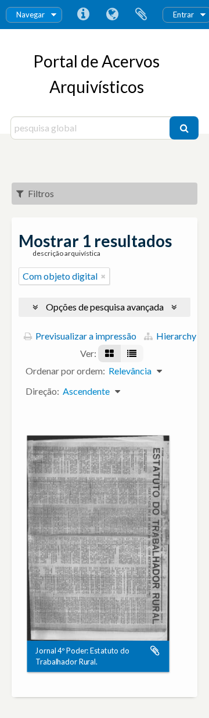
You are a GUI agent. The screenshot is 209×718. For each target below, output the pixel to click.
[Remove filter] (103, 276)
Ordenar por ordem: (65, 370)
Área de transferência (141, 14)
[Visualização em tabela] (131, 353)
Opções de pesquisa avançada (104, 306)
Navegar (30, 14)
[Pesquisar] (184, 128)
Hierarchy (175, 335)
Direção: (42, 390)
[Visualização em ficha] (109, 353)
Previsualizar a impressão (85, 335)
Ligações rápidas (83, 14)
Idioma (112, 14)
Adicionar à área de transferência (155, 651)
